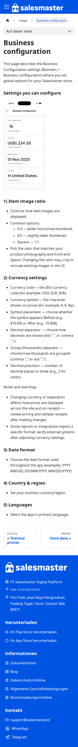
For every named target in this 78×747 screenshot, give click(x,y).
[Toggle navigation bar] (6, 7)
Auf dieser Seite (19, 31)
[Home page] (7, 20)
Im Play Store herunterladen (33, 632)
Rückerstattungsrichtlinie (31, 697)
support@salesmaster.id (30, 719)
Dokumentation (23, 663)
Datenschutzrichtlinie (28, 680)
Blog (14, 671)
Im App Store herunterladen (33, 640)
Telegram (19, 737)
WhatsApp (20, 728)
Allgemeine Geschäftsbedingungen (39, 688)
